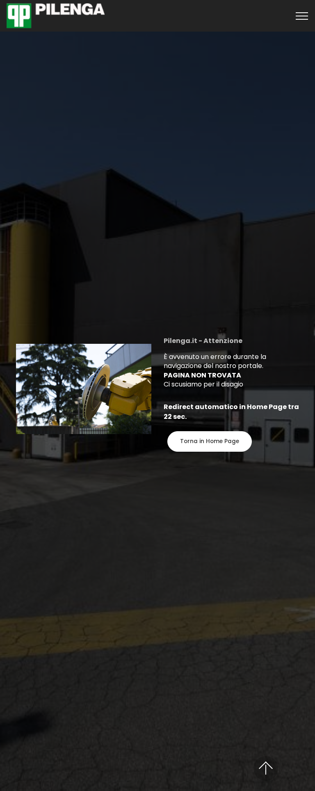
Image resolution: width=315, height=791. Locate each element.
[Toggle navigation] (302, 16)
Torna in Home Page (209, 441)
